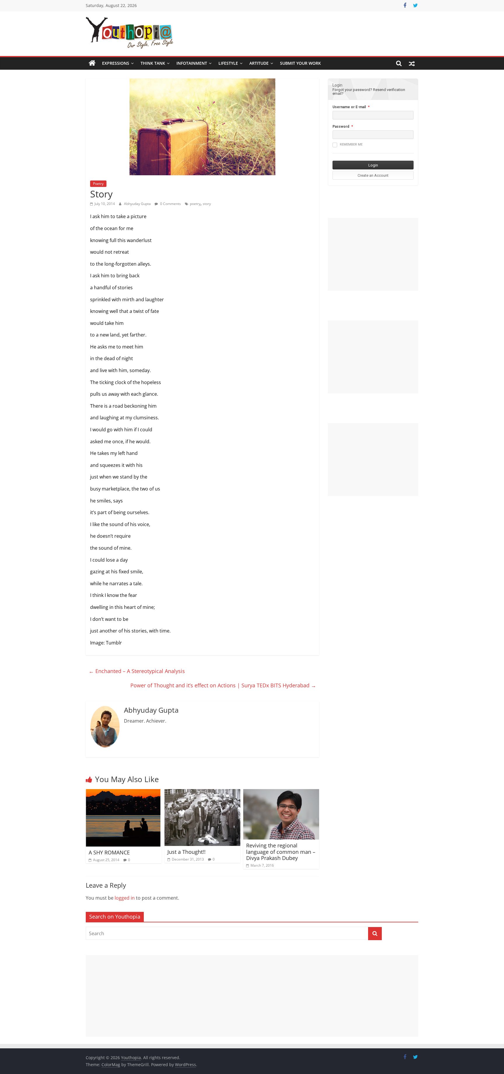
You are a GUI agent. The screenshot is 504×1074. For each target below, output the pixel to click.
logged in (125, 898)
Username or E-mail (349, 107)
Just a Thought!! (186, 851)
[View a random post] (411, 63)
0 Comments (170, 203)
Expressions (115, 63)
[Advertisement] (373, 254)
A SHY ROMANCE (109, 852)
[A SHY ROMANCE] (123, 792)
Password (340, 127)
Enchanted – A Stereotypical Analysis (137, 670)
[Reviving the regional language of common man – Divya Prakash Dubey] (281, 792)
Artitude (259, 63)
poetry (195, 203)
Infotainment (191, 63)
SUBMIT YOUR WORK (300, 63)
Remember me (351, 144)
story (207, 203)
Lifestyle (228, 63)
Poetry (98, 183)
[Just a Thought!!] (202, 792)
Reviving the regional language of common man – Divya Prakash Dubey (280, 851)
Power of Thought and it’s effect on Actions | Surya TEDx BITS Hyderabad (223, 685)
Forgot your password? (352, 89)
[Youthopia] (92, 63)
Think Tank (153, 63)
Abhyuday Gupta (138, 203)
